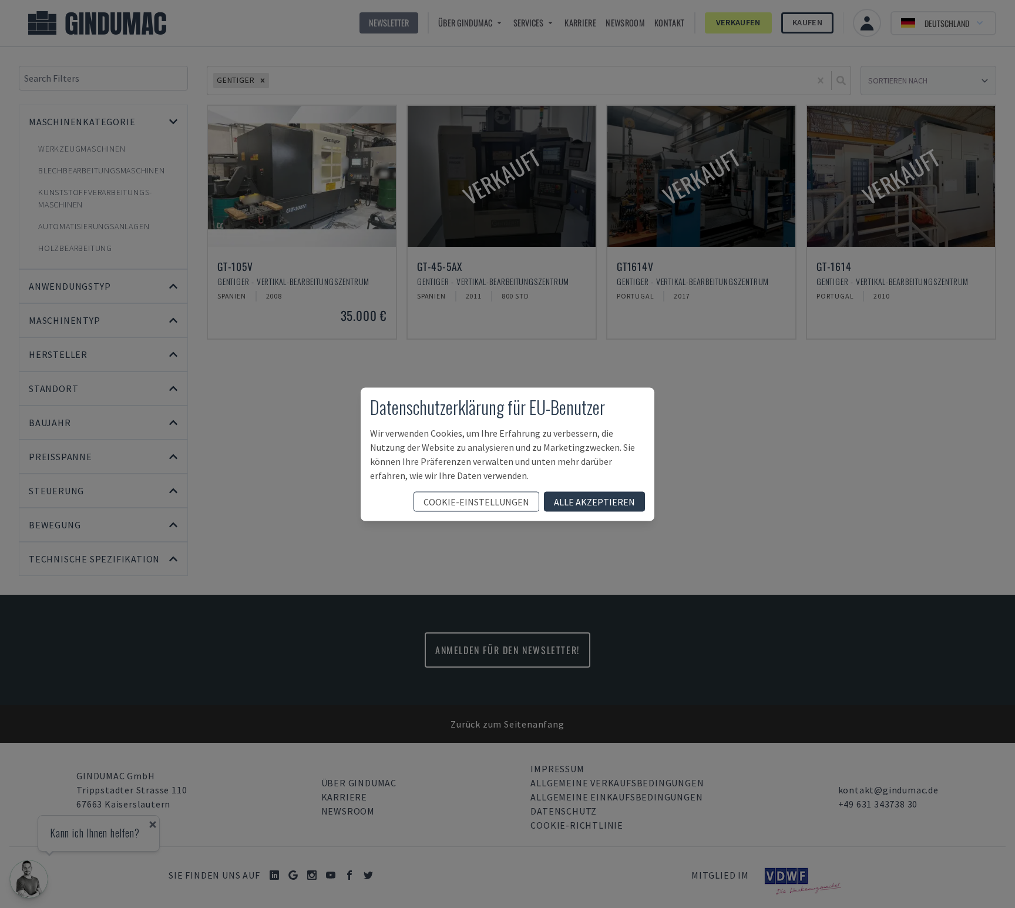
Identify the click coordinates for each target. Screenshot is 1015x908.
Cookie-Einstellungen (476, 501)
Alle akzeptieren (594, 501)
